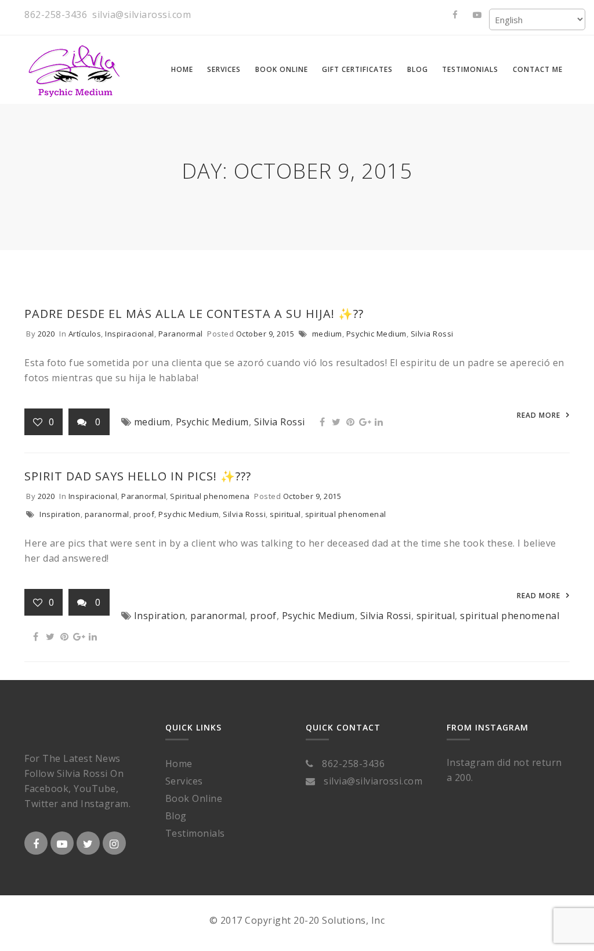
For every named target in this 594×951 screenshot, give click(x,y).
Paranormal (180, 333)
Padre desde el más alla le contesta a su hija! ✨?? (194, 313)
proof (144, 514)
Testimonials (195, 833)
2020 (46, 333)
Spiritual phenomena (210, 496)
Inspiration (60, 514)
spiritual (285, 514)
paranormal (107, 514)
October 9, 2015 (265, 333)
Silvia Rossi (432, 333)
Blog (176, 815)
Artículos (85, 333)
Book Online (194, 798)
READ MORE (538, 415)
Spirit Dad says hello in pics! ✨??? (137, 476)
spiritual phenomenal (345, 514)
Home (179, 763)
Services (184, 781)
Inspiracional (129, 333)
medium (327, 333)
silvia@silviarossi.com (141, 14)
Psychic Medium (376, 333)
